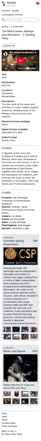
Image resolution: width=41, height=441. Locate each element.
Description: (8, 101)
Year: (4, 74)
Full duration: (8, 82)
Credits (6, 192)
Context (6, 148)
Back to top (9, 431)
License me (9, 45)
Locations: (7, 90)
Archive (5, 26)
